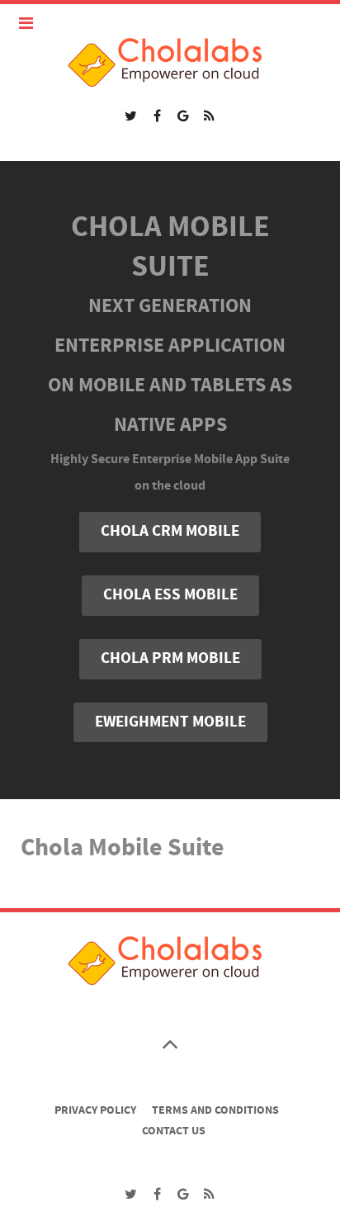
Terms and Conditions (215, 1110)
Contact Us (173, 1131)
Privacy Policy (95, 1110)
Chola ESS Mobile (170, 595)
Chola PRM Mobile (170, 658)
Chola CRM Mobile (170, 531)
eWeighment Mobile (170, 722)
